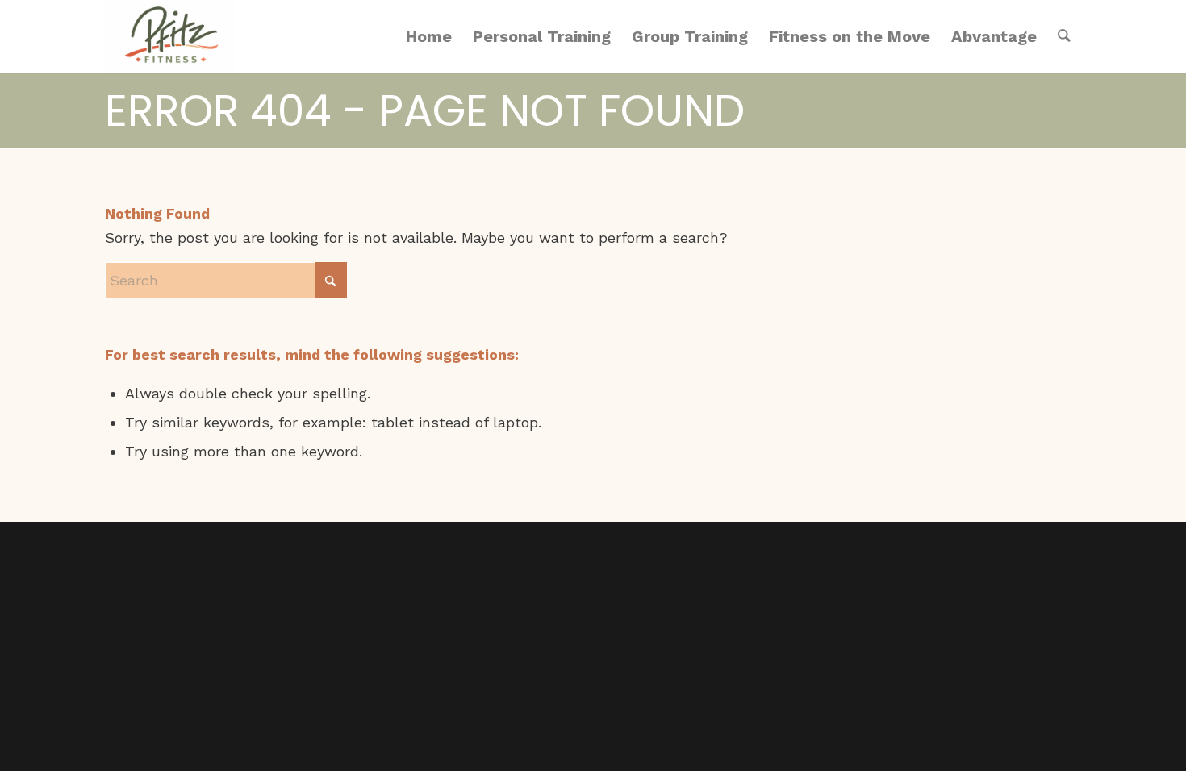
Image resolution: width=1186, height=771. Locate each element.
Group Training (690, 36)
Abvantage (994, 36)
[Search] (1064, 36)
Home (429, 36)
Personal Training (542, 36)
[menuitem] (1064, 36)
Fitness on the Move (849, 36)
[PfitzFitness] (170, 36)
